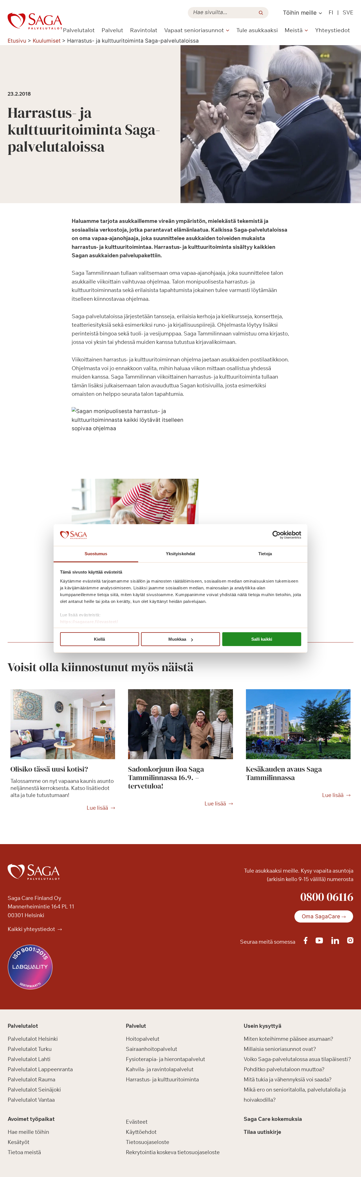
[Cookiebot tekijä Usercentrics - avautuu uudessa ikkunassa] (276, 535)
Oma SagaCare (321, 916)
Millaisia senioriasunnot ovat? (280, 1049)
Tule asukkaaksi (257, 30)
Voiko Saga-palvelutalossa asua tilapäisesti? (297, 1059)
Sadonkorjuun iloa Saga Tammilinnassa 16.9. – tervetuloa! (166, 777)
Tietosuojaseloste (147, 1142)
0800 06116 (326, 896)
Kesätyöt (18, 1142)
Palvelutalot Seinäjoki (34, 1089)
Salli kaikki (261, 639)
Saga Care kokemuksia (273, 1119)
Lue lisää (97, 808)
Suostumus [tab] (96, 553)
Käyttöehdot (141, 1131)
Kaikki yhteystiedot (32, 929)
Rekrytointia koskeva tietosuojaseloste (173, 1152)
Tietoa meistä (24, 1152)
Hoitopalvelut (142, 1038)
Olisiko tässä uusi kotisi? (49, 769)
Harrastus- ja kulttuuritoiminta (162, 1079)
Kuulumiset (47, 41)
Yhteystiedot (332, 30)
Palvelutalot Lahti (29, 1059)
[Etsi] (261, 12)
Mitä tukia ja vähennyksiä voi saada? (288, 1079)
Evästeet (137, 1121)
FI (331, 12)
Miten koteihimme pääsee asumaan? (288, 1038)
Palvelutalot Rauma (31, 1079)
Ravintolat (143, 30)
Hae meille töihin (28, 1131)
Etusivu (17, 41)
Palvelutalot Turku (30, 1049)
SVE (348, 12)
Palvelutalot (79, 30)
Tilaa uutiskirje (262, 1131)
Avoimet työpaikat (31, 1119)
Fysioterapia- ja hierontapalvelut (165, 1059)
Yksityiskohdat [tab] (180, 553)
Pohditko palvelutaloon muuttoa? (284, 1069)
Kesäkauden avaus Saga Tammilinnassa (284, 773)
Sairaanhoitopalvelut (151, 1049)
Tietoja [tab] (265, 553)
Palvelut (112, 30)
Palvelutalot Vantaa (31, 1099)
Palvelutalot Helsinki (33, 1038)
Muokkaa (177, 639)
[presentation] (62, 724)
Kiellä (99, 639)
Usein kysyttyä (262, 1026)
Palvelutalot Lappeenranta (40, 1069)
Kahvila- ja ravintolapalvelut (159, 1069)
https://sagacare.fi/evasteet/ (89, 621)
